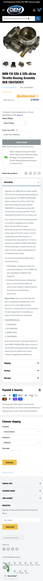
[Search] (38, 18)
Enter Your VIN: (8, 130)
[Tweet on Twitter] (34, 173)
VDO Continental (9, 87)
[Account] (34, 10)
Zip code (5, 448)
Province (6, 437)
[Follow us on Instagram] (12, 549)
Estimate (9, 462)
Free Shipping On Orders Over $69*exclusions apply (21, 2)
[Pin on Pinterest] (30, 173)
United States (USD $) (11, 538)
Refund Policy (7, 472)
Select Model (21, 142)
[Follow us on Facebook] (4, 549)
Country (5, 426)
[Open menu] (3, 10)
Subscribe (10, 527)
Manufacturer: (9, 100)
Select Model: (7, 118)
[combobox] (18, 18)
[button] (29, 18)
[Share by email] (39, 173)
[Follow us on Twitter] (8, 549)
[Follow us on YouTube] (17, 549)
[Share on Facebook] (26, 173)
